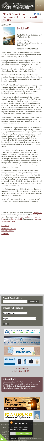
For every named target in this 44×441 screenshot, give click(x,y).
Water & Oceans (7, 231)
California (5, 234)
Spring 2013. (37, 213)
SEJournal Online (9, 382)
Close (31, 422)
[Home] (17, 8)
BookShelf (5, 226)
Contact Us (4, 425)
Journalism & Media (8, 229)
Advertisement (22, 368)
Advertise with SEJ (21, 371)
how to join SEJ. (17, 219)
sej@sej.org (8, 436)
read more (13, 438)
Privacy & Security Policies (34, 425)
